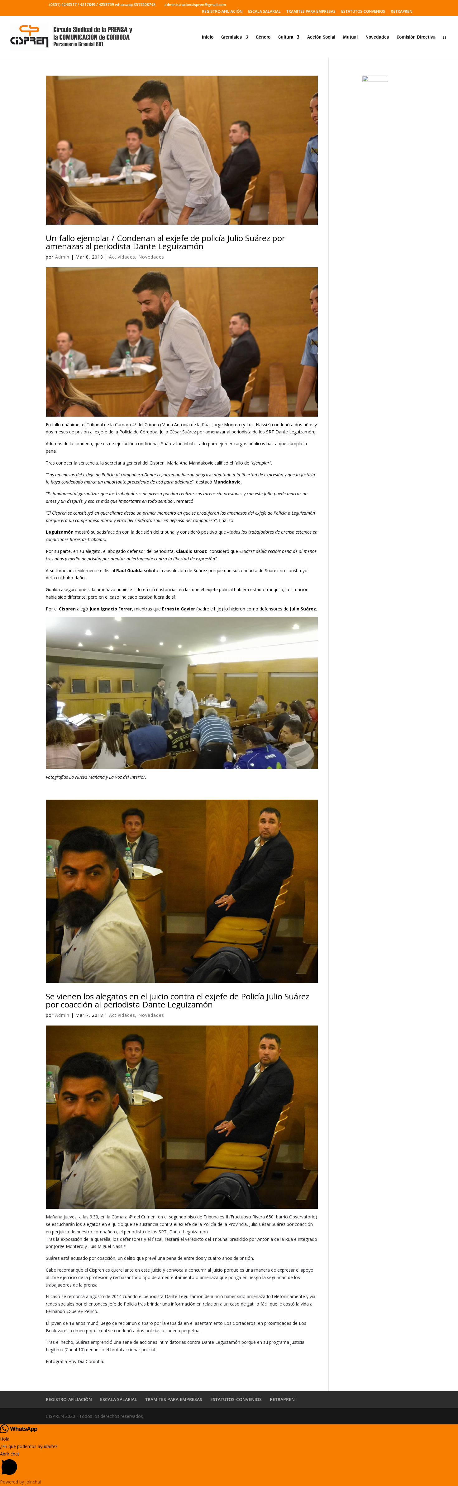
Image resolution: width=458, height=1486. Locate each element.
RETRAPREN (401, 12)
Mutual (350, 38)
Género (263, 38)
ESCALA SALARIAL (264, 12)
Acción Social (321, 38)
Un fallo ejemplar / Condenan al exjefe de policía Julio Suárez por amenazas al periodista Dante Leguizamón (165, 242)
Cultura (285, 38)
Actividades (122, 257)
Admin (62, 257)
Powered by (20, 1482)
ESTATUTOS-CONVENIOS (363, 12)
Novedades (377, 38)
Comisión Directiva (416, 38)
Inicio (207, 38)
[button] (229, 1464)
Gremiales (231, 38)
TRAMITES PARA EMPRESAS (311, 12)
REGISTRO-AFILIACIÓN (222, 12)
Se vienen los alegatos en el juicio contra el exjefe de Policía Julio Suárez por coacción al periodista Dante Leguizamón (177, 1000)
